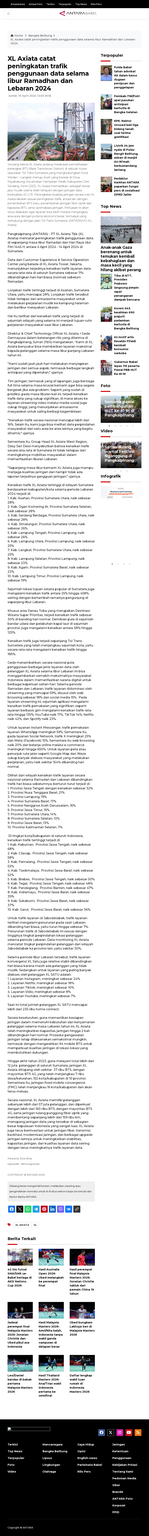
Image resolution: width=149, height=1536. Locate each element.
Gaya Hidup (85, 1444)
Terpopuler (64, 4)
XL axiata (22, 1225)
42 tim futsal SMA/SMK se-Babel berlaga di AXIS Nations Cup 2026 (20, 1277)
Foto (105, 385)
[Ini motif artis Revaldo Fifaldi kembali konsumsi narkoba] (106, 342)
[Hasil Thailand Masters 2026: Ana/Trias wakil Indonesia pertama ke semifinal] (51, 1363)
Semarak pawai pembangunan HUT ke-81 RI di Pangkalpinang (119, 408)
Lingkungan (51, 1465)
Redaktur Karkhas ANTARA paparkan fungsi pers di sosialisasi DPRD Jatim (127, 186)
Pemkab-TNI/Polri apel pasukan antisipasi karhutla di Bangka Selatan (127, 104)
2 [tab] (115, 426)
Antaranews (18, 4)
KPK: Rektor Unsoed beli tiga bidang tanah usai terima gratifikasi (126, 129)
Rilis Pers (96, 4)
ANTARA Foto (122, 1498)
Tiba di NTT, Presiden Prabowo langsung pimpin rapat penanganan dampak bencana (127, 288)
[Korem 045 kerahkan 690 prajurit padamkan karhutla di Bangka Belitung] (106, 314)
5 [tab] (133, 426)
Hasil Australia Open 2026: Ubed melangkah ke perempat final (51, 1277)
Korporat (118, 1505)
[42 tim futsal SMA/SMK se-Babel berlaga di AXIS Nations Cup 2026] (20, 1257)
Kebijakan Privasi (124, 1465)
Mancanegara (52, 1444)
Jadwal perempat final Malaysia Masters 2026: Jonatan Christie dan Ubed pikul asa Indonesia (20, 1334)
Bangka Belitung (40, 35)
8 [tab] (115, 471)
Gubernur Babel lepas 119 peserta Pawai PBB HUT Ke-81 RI (126, 368)
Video (107, 431)
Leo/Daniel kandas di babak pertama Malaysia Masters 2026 (20, 1383)
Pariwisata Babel (89, 1465)
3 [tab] (121, 426)
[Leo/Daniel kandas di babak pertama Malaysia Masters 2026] (20, 1363)
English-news (87, 1458)
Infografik (111, 476)
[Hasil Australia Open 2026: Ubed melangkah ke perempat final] (51, 1257)
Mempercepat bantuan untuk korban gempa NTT (119, 546)
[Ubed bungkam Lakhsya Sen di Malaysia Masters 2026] (82, 1310)
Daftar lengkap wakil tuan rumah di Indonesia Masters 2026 (81, 1383)
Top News (81, 4)
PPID (115, 1512)
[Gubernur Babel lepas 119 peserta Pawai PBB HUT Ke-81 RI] (106, 367)
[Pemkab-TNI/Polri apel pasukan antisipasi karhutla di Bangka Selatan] (106, 101)
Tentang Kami (122, 1471)
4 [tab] (127, 426)
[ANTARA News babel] (78, 13)
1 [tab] (109, 426)
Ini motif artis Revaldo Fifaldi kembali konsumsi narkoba (125, 345)
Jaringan (118, 1444)
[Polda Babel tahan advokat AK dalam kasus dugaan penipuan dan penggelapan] (106, 73)
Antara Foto (35, 4)
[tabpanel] (121, 409)
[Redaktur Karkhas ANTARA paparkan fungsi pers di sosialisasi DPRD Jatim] (106, 184)
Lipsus (47, 1458)
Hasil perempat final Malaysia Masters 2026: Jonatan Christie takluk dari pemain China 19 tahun (82, 1281)
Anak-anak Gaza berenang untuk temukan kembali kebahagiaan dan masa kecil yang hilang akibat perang (121, 258)
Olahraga (49, 1471)
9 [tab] (121, 471)
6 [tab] (133, 466)
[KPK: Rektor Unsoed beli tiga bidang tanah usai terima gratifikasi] (106, 126)
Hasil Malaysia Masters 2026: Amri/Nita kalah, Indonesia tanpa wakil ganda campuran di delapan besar (51, 1334)
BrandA (117, 1492)
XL (35, 1225)
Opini (81, 1451)
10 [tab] (127, 471)
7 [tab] (138, 466)
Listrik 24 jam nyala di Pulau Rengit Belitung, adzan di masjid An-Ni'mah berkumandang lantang (126, 158)
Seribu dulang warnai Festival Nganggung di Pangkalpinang (119, 454)
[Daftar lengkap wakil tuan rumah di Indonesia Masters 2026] (82, 1363)
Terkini (50, 4)
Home (19, 35)
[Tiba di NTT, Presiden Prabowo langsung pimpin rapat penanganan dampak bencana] (106, 281)
